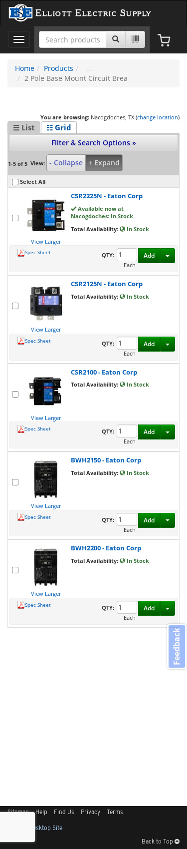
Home (24, 68)
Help (41, 813)
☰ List (24, 127)
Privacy (90, 813)
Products (58, 68)
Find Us (64, 813)
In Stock (137, 229)
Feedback (176, 646)
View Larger (46, 241)
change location (157, 117)
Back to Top (158, 842)
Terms (115, 813)
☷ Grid (58, 127)
